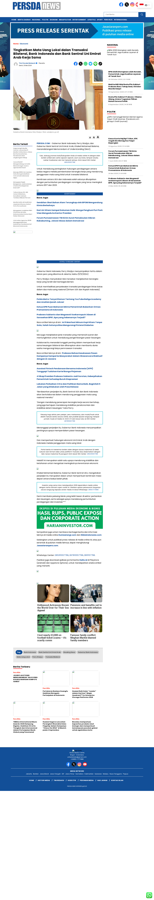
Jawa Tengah (55, 774)
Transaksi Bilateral (53, 657)
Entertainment (79, 20)
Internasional (120, 20)
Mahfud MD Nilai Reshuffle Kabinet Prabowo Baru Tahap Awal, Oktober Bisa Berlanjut (124, 86)
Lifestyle (91, 20)
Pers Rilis (108, 20)
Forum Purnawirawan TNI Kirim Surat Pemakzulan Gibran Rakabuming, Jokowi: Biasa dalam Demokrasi (66, 219)
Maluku (105, 774)
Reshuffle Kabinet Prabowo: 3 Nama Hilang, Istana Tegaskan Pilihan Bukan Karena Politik (124, 99)
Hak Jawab (102, 780)
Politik (45, 20)
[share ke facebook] (76, 65)
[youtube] (85, 766)
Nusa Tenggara (116, 774)
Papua (125, 774)
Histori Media (44, 780)
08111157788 (89, 555)
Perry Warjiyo (37, 657)
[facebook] (121, 6)
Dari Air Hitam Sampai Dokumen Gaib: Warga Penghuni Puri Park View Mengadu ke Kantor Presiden (70, 211)
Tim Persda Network (27, 63)
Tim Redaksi (59, 780)
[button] (90, 137)
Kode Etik (72, 780)
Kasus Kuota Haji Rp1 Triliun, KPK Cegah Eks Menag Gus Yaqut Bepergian (123, 140)
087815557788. (69, 421)
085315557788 (62, 555)
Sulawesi (98, 774)
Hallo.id (83, 560)
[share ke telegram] (91, 65)
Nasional (36, 20)
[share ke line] (95, 65)
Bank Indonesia (30, 652)
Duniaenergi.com (67, 535)
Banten (36, 774)
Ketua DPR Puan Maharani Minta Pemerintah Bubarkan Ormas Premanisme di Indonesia (123, 168)
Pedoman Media (87, 780)
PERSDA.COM (43, 143)
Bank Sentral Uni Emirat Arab (50, 652)
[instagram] (132, 6)
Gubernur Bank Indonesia (88, 652)
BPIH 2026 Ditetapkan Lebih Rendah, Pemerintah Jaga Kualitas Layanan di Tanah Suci (124, 74)
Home (13, 20)
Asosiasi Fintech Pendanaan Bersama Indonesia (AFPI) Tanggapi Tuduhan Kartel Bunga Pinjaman (65, 370)
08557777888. (93, 490)
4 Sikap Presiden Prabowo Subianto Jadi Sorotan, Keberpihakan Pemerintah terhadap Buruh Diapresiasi (69, 378)
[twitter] (127, 6)
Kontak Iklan (117, 780)
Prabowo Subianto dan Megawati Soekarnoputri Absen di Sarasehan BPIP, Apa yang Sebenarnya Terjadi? (66, 316)
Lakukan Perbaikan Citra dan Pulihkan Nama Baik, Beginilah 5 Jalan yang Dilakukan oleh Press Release (68, 385)
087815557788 (76, 555)
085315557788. (69, 162)
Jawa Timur (69, 774)
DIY (63, 774)
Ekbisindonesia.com (91, 535)
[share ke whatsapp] (86, 65)
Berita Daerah (24, 20)
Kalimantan (89, 774)
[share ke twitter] (81, 65)
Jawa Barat (44, 774)
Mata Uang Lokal (23, 657)
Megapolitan (65, 20)
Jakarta (29, 774)
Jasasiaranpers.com (47, 545)
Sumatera (79, 774)
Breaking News (69, 652)
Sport (100, 20)
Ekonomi (54, 20)
